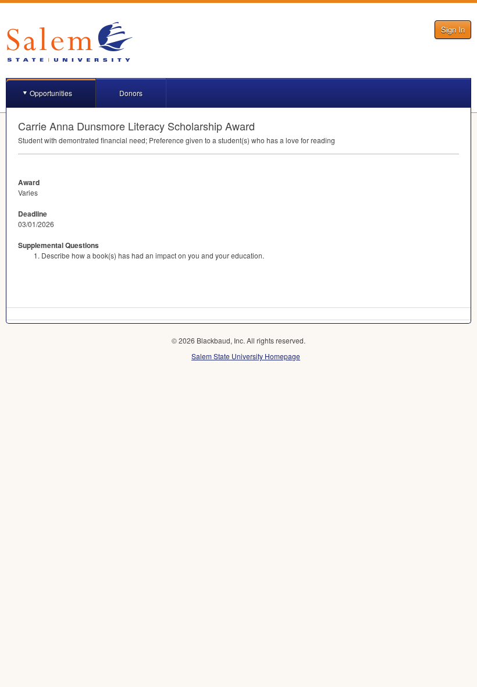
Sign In (453, 29)
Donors (131, 93)
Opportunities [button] (51, 93)
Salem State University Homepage (245, 356)
